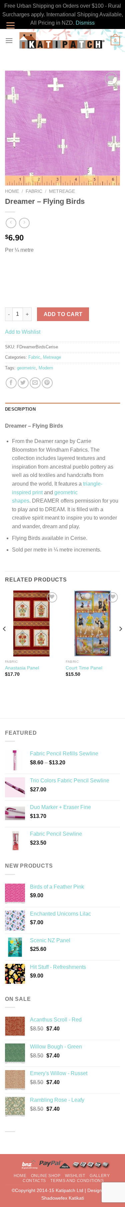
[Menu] (9, 40)
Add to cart (63, 314)
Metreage (62, 191)
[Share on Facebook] (11, 382)
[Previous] (4, 642)
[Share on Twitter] (23, 382)
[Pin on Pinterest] (47, 382)
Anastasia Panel (22, 667)
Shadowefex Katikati (62, 1198)
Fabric (34, 191)
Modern (46, 367)
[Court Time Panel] (93, 623)
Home (12, 191)
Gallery (100, 1175)
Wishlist (75, 1175)
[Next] (120, 642)
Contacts (34, 1180)
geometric (26, 367)
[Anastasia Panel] (32, 623)
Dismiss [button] (85, 23)
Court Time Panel (84, 667)
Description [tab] (20, 409)
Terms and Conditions (77, 1180)
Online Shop (46, 1175)
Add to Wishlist (22, 332)
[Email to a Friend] (35, 382)
